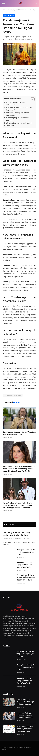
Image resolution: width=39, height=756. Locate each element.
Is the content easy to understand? (19, 123)
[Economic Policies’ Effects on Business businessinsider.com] (9, 716)
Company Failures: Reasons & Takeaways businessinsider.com (25, 702)
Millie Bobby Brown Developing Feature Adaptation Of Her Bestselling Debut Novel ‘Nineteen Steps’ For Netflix (19, 468)
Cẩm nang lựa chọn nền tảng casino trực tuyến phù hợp (26, 653)
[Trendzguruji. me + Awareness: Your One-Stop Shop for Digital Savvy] (19, 54)
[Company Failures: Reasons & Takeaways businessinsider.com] (9, 702)
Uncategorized (9, 15)
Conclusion (10, 126)
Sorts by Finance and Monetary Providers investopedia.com (25, 728)
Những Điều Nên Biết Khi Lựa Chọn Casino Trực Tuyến (26, 552)
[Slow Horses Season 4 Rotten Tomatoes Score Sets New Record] (19, 418)
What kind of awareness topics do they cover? (19, 108)
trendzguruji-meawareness (12, 395)
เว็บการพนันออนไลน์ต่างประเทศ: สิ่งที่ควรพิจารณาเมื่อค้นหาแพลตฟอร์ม (26, 577)
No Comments (9, 39)
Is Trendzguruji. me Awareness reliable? (17, 119)
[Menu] (3, 3)
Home (4, 10)
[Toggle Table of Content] (31, 99)
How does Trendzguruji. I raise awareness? (17, 114)
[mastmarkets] (20, 3)
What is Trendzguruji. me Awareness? (15, 103)
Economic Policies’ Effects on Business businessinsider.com (24, 715)
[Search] (36, 3)
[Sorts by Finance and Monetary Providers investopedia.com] (9, 729)
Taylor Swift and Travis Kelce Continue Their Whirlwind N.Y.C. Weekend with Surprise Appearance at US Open (18, 505)
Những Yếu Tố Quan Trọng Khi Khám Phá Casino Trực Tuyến (24, 565)
